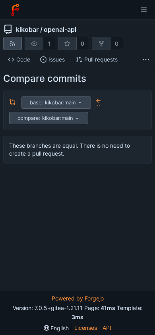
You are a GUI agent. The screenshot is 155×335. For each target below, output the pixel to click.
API (107, 327)
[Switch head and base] (12, 102)
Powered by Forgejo (78, 298)
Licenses (85, 327)
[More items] (146, 60)
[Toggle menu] (144, 10)
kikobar (27, 29)
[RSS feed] (12, 43)
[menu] (80, 102)
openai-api (60, 29)
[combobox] (56, 102)
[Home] (15, 10)
